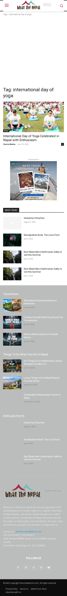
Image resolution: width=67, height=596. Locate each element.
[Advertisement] (33, 51)
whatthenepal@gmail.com (28, 531)
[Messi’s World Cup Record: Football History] (12, 339)
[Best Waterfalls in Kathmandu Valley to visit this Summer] (12, 257)
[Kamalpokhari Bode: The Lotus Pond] (12, 240)
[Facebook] (18, 567)
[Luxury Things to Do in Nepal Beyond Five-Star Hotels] (12, 382)
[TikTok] (33, 567)
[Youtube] (49, 567)
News (6, 131)
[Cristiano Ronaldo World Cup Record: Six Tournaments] (12, 322)
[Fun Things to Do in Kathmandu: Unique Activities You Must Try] (12, 365)
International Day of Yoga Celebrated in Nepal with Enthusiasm (31, 138)
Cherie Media (9, 144)
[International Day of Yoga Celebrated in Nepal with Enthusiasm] (33, 117)
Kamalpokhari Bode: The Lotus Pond (41, 235)
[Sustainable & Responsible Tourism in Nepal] (12, 399)
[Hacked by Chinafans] (12, 223)
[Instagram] (26, 567)
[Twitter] (41, 567)
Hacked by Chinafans (34, 218)
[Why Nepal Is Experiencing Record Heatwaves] (12, 305)
